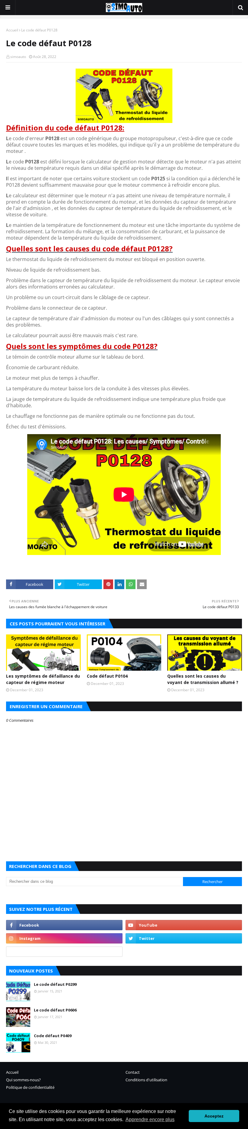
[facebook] (64, 925)
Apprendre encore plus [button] (150, 1119)
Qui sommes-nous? (23, 1079)
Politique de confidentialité (30, 1087)
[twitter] (184, 938)
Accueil (12, 30)
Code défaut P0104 (107, 676)
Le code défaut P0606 (55, 1010)
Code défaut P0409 (52, 1035)
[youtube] (184, 925)
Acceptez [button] (214, 1116)
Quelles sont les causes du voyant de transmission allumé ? (202, 679)
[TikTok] (64, 952)
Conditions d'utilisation (146, 1079)
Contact (133, 1072)
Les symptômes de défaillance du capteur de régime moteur (43, 679)
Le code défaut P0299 (55, 984)
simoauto (18, 56)
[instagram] (64, 938)
